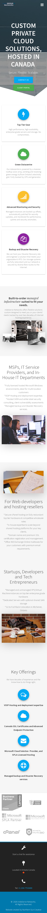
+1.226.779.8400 (25, 888)
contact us (23, 80)
